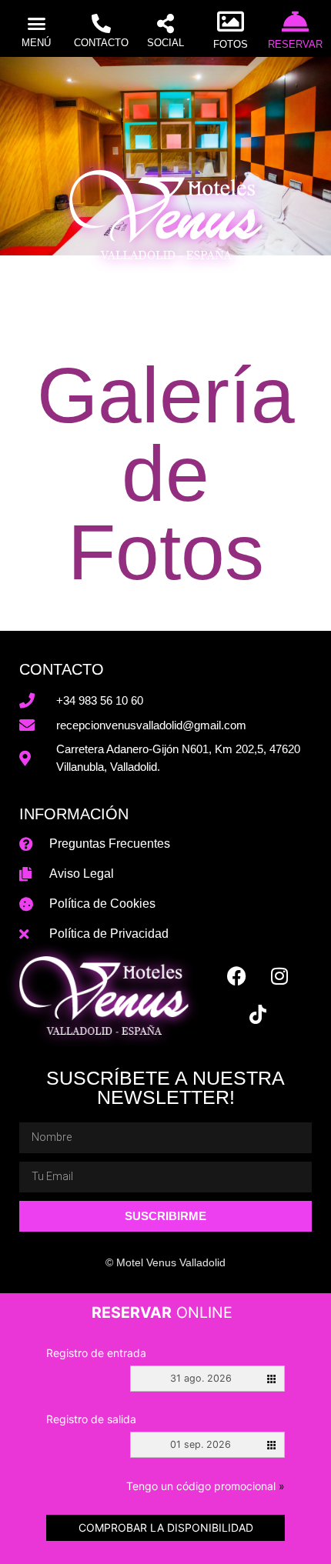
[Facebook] (237, 975)
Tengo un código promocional (205, 1485)
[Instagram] (279, 975)
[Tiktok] (258, 1014)
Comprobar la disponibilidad (166, 1527)
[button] (36, 23)
